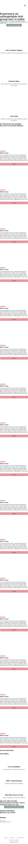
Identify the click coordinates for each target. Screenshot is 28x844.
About (5, 837)
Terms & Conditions (14, 840)
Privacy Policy (20, 837)
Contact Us (12, 837)
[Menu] (25, 5)
